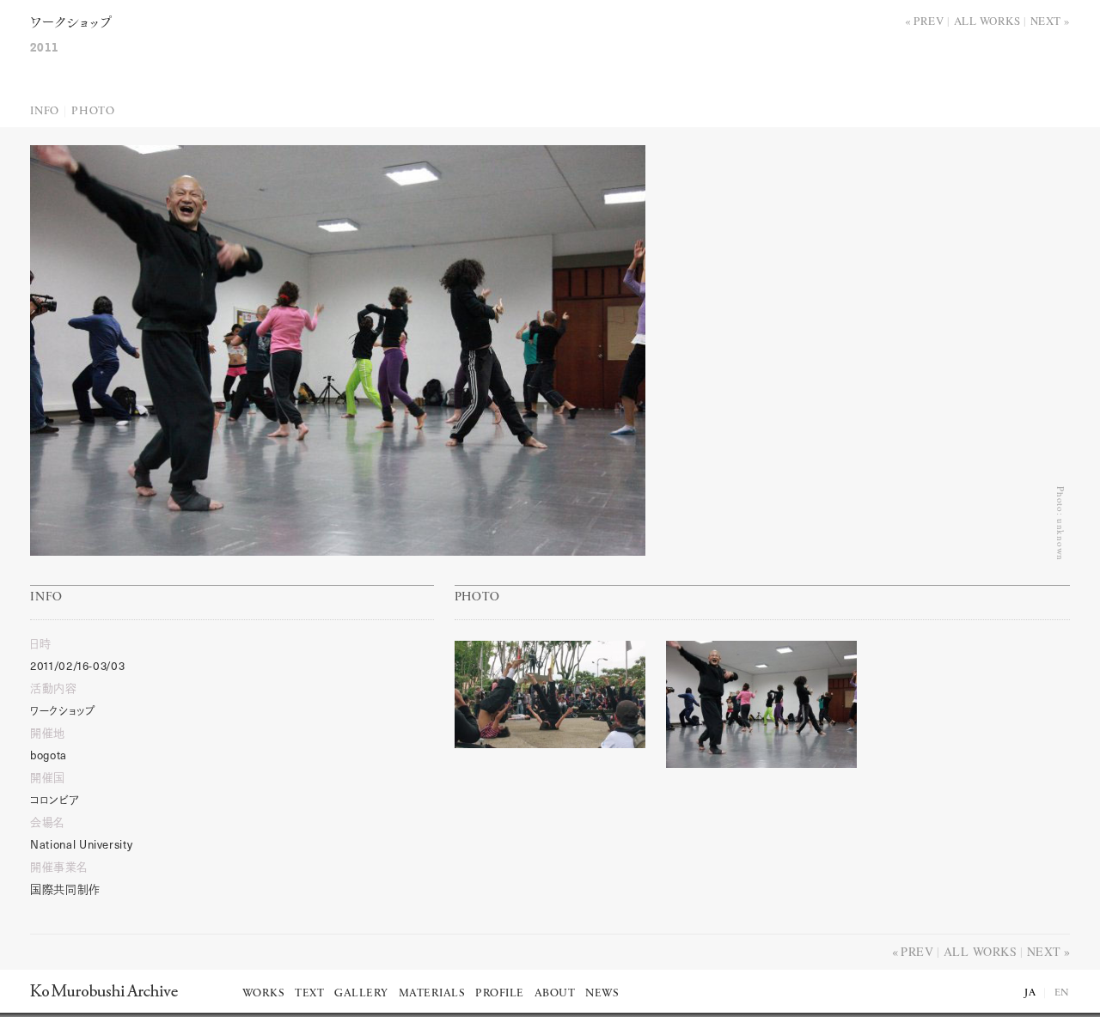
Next (1045, 20)
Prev (929, 20)
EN (1062, 993)
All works (987, 20)
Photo (93, 111)
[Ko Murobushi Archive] (104, 990)
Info (44, 111)
